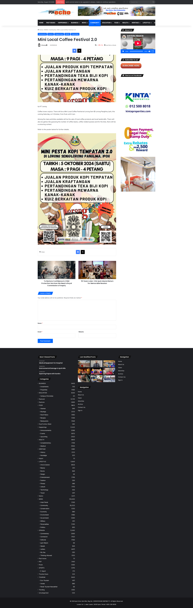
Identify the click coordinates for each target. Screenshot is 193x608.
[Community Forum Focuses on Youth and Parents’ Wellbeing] (96, 363)
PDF (40, 561)
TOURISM (175, 22)
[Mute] (149, 51)
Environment (44, 515)
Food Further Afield (45, 424)
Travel (42, 493)
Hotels (42, 583)
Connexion (44, 537)
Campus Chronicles (46, 396)
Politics (42, 527)
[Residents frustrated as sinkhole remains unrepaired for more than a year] (84, 378)
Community (52, 30)
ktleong (43, 45)
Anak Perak (44, 502)
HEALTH (125, 22)
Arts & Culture (45, 465)
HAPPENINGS (62, 22)
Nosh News (44, 415)
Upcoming (75, 34)
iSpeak (42, 546)
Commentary (44, 533)
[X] (79, 51)
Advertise (81, 401)
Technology (44, 490)
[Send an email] (46, 45)
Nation (41, 496)
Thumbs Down (43, 574)
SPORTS (167, 22)
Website (81, 332)
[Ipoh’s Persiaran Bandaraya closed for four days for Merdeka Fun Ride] (84, 363)
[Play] (123, 51)
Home (41, 22)
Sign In (80, 410)
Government (44, 518)
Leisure (42, 486)
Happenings (59, 34)
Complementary (45, 443)
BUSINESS (74, 22)
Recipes (43, 418)
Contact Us (81, 407)
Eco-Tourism (44, 580)
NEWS (84, 22)
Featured (42, 399)
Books (42, 471)
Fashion (43, 480)
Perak (41, 565)
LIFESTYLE (146, 22)
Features (42, 402)
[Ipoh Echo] (56, 12)
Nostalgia (43, 455)
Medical (43, 446)
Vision (80, 398)
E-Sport (43, 571)
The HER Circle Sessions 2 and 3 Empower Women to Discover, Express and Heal (91, 2)
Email (40, 332)
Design (42, 474)
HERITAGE (135, 22)
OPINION (157, 22)
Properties (43, 390)
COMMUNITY (94, 22)
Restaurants (44, 421)
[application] (138, 43)
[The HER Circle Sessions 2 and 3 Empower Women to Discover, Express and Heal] (84, 371)
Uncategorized (43, 593)
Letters (42, 549)
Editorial (43, 540)
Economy (43, 511)
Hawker (43, 408)
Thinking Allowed (46, 555)
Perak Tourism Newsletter (48, 587)
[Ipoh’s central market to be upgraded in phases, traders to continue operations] (109, 363)
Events (50, 34)
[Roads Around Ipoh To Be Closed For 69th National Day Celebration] (109, 378)
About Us (81, 395)
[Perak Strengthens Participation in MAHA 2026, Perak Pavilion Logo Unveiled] (96, 378)
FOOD (116, 22)
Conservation (44, 508)
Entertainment (45, 477)
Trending (42, 590)
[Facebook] (74, 51)
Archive (80, 404)
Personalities (44, 524)
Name (40, 323)
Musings (43, 411)
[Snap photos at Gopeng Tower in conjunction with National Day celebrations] (96, 371)
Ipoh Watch (44, 543)
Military (42, 521)
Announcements (45, 430)
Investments (44, 386)
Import (41, 458)
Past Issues (50, 22)
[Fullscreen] (153, 51)
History (42, 452)
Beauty (42, 468)
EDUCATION (106, 22)
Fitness (42, 483)
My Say (42, 552)
